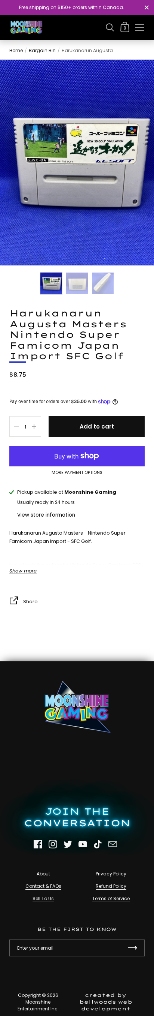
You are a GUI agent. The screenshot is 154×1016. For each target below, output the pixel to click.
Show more (23, 571)
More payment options (77, 473)
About (43, 874)
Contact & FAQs (43, 886)
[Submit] (132, 948)
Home (16, 50)
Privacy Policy (111, 874)
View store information (46, 514)
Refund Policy (111, 886)
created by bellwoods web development (105, 1002)
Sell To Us (43, 898)
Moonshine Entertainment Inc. (38, 1005)
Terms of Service (111, 898)
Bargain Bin (42, 50)
